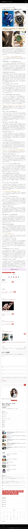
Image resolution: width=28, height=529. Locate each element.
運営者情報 (3, 525)
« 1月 (3, 521)
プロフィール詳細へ (14, 400)
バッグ (8, 466)
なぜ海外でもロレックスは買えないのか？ (7, 272)
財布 (4, 424)
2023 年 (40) (4, 504)
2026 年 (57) (4, 498)
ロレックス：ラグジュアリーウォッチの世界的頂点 (8, 321)
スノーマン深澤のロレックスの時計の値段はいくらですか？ (9, 299)
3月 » (4, 521)
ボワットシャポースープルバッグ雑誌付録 (11, 465)
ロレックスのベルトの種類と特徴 (6, 311)
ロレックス (13, 272)
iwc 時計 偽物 (4, 407)
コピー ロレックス (4, 406)
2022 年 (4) (4, 506)
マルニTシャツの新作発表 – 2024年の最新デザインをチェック (11, 481)
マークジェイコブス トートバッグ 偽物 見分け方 (12, 453)
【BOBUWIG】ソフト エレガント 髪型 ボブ (11, 469)
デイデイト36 (3, 289)
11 (7, 516)
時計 (14, 7)
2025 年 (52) (4, 500)
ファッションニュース (9, 433)
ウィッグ (8, 470)
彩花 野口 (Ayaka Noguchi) (9, 7)
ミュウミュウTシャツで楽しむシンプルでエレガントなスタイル (11, 485)
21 (17, 517)
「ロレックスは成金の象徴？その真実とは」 (7, 331)
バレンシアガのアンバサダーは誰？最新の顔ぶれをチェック (11, 478)
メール (2, 370)
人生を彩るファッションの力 (6, 1)
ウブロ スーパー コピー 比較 (6, 405)
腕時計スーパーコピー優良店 (6, 404)
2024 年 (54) (4, 502)
